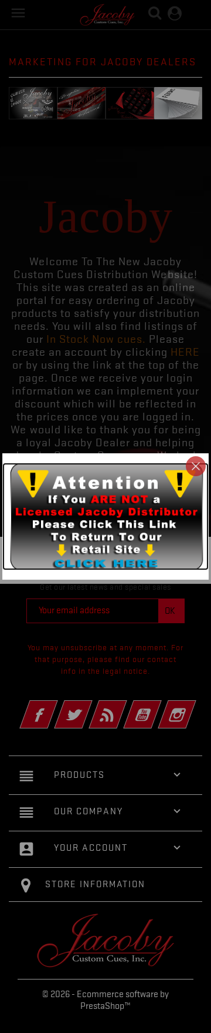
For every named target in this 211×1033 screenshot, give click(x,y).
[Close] (196, 466)
